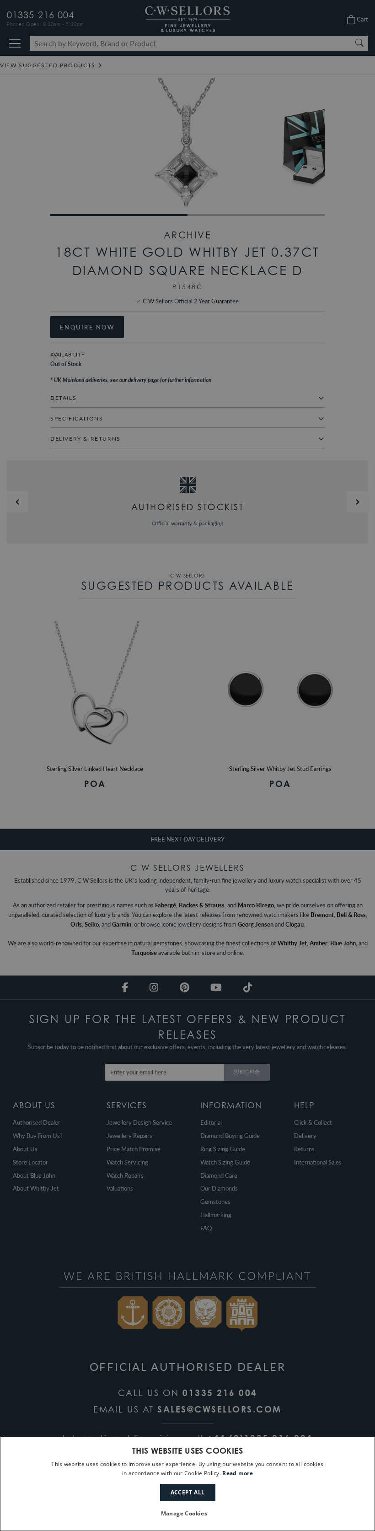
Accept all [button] (188, 1492)
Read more (237, 1473)
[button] (188, 1514)
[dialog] (187, 1484)
